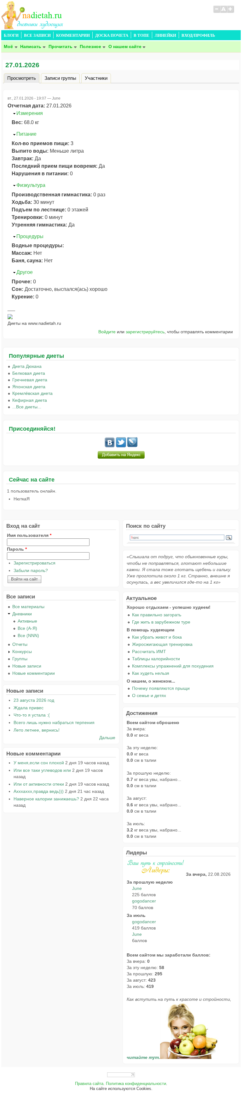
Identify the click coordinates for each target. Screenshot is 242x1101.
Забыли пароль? (31, 570)
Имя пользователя (29, 535)
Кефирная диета (29, 400)
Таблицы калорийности (156, 658)
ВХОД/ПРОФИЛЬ (198, 35)
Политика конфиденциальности (136, 1084)
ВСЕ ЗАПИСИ (37, 35)
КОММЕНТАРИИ (73, 35)
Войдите (107, 331)
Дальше (107, 737)
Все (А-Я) (27, 628)
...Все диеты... (26, 406)
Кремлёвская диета (32, 393)
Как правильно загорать (156, 614)
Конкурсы (22, 651)
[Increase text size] (230, 12)
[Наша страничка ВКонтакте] (110, 445)
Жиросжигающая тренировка (162, 644)
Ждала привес (28, 707)
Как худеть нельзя (150, 673)
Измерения (29, 113)
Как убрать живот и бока (157, 637)
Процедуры (29, 236)
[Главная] (32, 27)
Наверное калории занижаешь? (46, 798)
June (137, 888)
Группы (19, 658)
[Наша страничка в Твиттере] (121, 445)
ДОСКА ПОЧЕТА (111, 35)
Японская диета (28, 386)
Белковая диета (28, 373)
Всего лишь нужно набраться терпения (54, 722)
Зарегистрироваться (34, 562)
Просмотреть (23, 77)
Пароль (17, 549)
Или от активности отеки (39, 784)
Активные (27, 621)
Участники (96, 77)
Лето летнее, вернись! (37, 730)
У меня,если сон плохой (39, 762)
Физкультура (30, 185)
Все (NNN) (28, 635)
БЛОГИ (11, 35)
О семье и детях (149, 695)
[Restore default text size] (223, 12)
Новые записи (26, 665)
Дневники (22, 613)
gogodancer (144, 900)
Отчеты (19, 644)
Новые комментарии (33, 673)
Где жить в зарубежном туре (161, 621)
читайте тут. (143, 1057)
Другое (24, 272)
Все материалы (28, 606)
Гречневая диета (29, 379)
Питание (26, 134)
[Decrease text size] (216, 12)
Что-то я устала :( (32, 714)
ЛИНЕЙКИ (165, 35)
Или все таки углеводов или (42, 770)
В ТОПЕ (141, 35)
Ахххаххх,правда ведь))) (39, 791)
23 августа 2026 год (34, 700)
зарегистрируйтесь (145, 331)
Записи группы (60, 77)
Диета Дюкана (27, 366)
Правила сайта (89, 1084)
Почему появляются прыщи (161, 688)
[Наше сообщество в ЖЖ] (132, 445)
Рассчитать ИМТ (149, 651)
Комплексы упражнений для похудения (173, 665)
